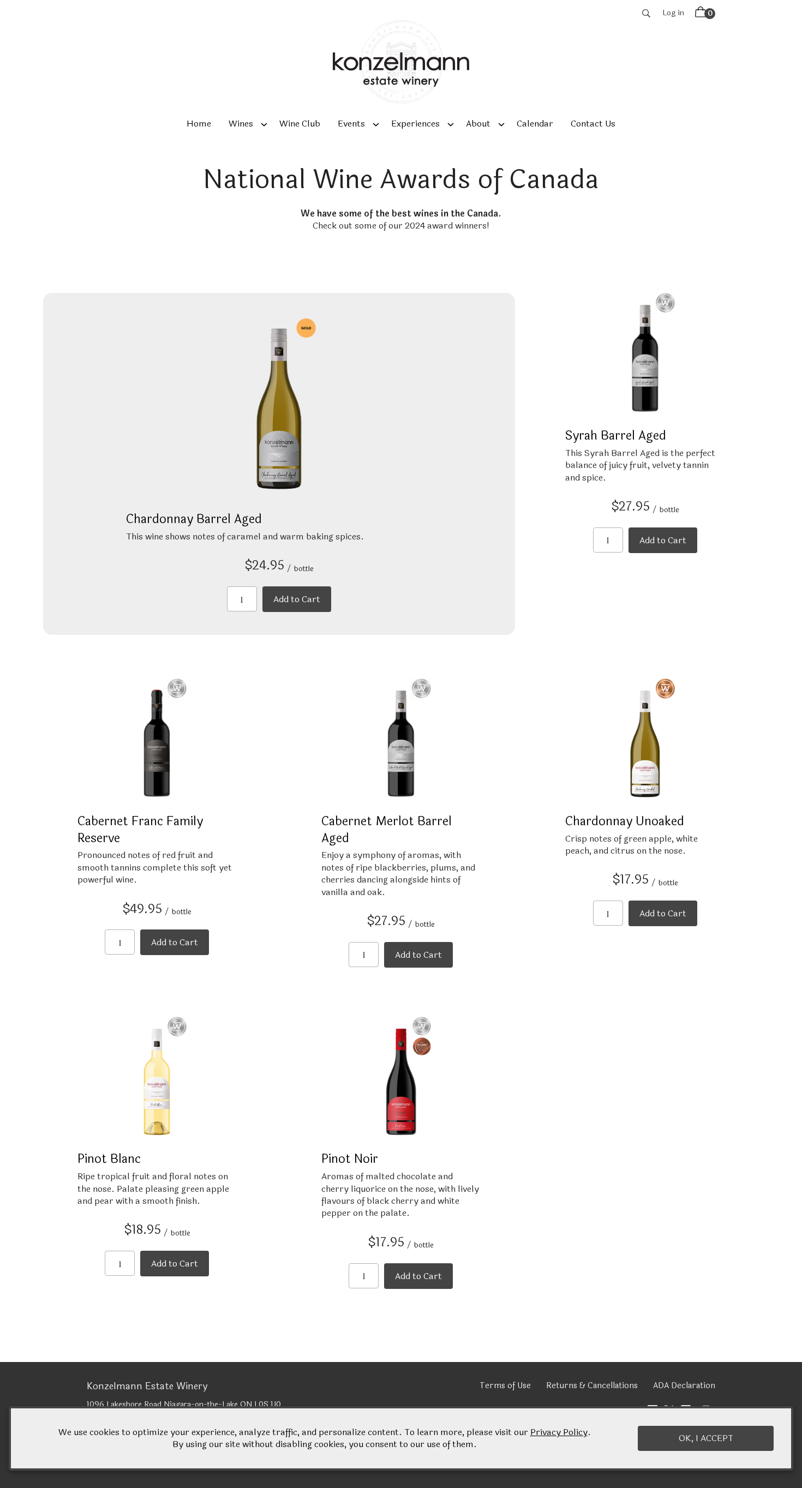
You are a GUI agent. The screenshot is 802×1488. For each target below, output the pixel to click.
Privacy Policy (559, 1432)
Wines (241, 123)
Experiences (415, 123)
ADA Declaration (684, 1385)
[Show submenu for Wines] (264, 123)
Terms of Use (505, 1385)
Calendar (535, 123)
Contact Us (593, 123)
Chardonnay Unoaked (624, 821)
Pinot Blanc (109, 1159)
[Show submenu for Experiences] (450, 123)
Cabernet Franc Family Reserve (140, 830)
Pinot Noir (349, 1159)
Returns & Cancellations (592, 1385)
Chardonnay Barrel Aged (194, 519)
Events (351, 123)
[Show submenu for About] (501, 123)
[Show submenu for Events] (375, 123)
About (478, 123)
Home (199, 123)
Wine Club (299, 123)
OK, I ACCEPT (706, 1438)
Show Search (646, 13)
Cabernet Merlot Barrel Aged (386, 830)
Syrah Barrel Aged (615, 436)
